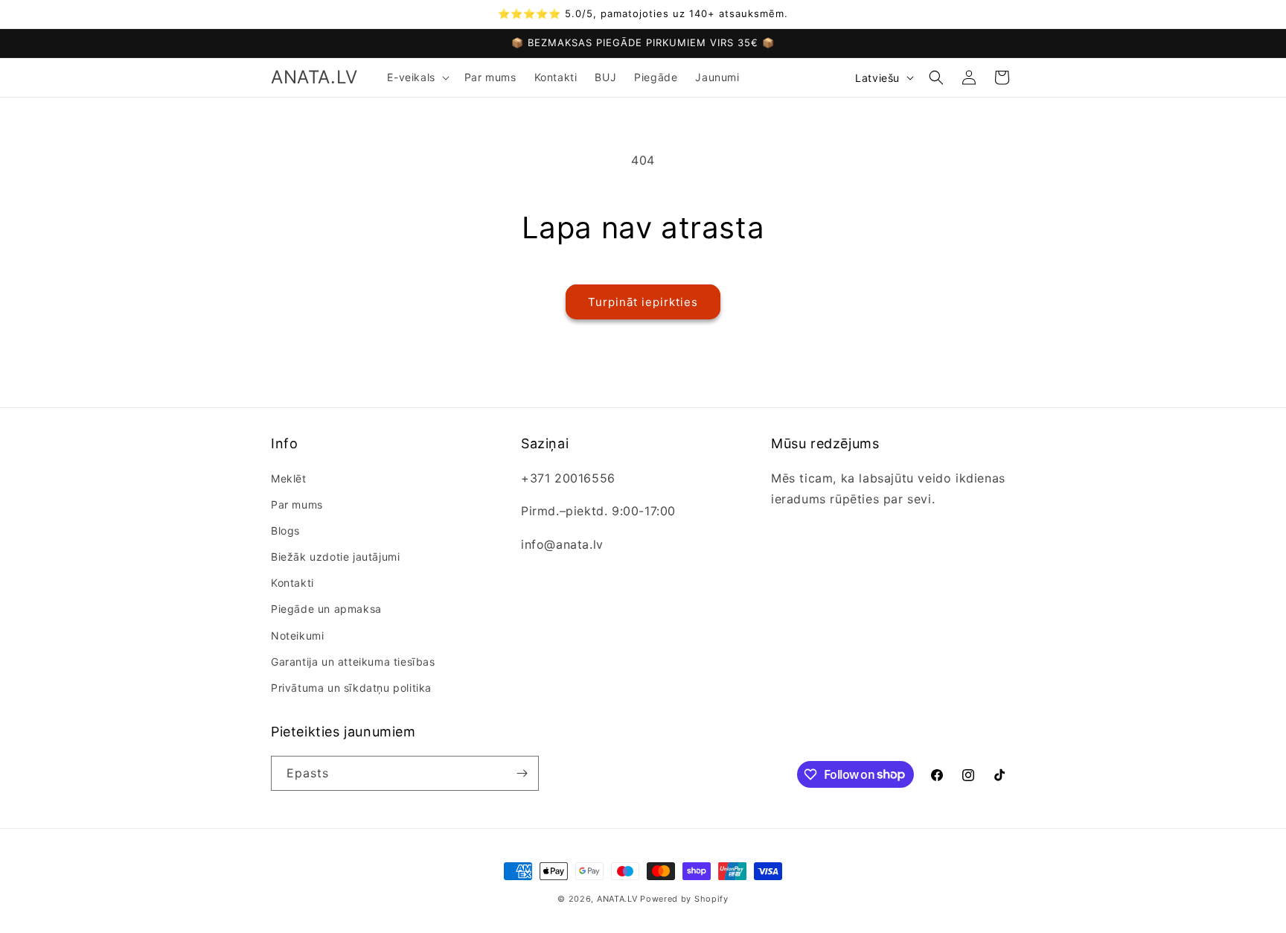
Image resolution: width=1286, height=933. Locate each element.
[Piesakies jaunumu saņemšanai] (521, 773)
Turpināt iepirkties (643, 302)
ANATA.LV (617, 899)
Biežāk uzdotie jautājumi (335, 556)
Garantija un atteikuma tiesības (353, 661)
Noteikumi (297, 635)
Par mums (297, 504)
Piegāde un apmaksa (326, 608)
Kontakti (292, 582)
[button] (416, 77)
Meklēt (289, 478)
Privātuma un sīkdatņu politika (351, 687)
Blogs (285, 530)
